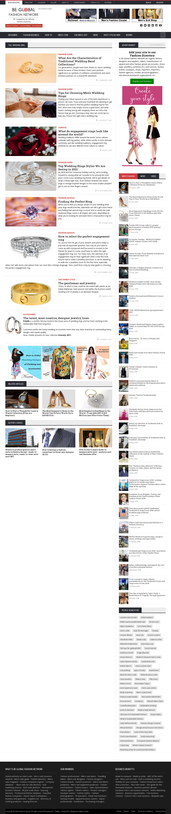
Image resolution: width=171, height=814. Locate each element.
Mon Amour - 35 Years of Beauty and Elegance (144, 339)
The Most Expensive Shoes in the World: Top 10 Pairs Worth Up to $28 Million (57, 413)
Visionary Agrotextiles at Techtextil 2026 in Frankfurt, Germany (147, 438)
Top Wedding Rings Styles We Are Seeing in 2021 (81, 167)
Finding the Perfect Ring (75, 201)
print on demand (127, 710)
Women (129, 35)
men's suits (27, 776)
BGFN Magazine (14, 2)
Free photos (125, 732)
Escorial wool (125, 701)
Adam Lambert (147, 617)
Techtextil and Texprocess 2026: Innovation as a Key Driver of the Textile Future (147, 552)
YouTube (160, 25)
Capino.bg (124, 745)
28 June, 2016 (106, 296)
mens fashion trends (128, 661)
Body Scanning (126, 692)
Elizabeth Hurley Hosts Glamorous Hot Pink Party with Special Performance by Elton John (146, 411)
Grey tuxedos (125, 679)
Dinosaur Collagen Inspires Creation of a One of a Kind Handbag (146, 268)
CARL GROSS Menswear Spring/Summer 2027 (146, 311)
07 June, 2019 (106, 223)
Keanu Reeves (126, 657)
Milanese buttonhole (128, 644)
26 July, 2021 (107, 150)
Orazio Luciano (154, 635)
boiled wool (154, 670)
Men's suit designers (76, 779)
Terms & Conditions (145, 811)
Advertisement (79, 2)
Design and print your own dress (149, 727)
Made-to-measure (123, 776)
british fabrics (125, 666)
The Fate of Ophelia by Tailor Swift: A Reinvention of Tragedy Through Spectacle (147, 594)
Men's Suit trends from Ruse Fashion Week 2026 (147, 353)
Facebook (141, 25)
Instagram (156, 25)
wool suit (139, 635)
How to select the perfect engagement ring (84, 238)
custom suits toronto (128, 617)
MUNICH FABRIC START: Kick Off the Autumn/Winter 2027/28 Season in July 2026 (145, 284)
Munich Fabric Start (155, 701)
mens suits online (149, 688)
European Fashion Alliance (148, 741)
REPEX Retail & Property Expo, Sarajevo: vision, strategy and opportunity (146, 537)
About (126, 811)
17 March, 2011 (105, 339)
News (95, 35)
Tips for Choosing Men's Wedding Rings (81, 94)
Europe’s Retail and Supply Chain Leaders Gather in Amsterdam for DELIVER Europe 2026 (147, 326)
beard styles (156, 714)
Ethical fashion (126, 727)
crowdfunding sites (128, 705)
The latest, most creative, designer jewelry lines (56, 318)
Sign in (148, 2)
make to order (156, 639)
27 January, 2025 (105, 80)
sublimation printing (148, 705)
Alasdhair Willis (126, 639)
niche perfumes (126, 741)
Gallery (53, 2)
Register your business (142, 81)
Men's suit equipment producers (85, 784)
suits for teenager (141, 630)
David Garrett (150, 648)
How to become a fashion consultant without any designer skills (58, 452)
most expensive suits (128, 688)
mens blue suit (147, 644)
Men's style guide (21, 779)
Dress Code (63, 35)
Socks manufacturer (128, 736)
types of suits (139, 670)
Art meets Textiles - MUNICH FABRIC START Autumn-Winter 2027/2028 (145, 240)
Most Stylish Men (112, 35)
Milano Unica (125, 683)
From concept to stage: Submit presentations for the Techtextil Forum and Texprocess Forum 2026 (147, 581)
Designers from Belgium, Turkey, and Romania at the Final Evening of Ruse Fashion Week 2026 (144, 496)
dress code (124, 630)
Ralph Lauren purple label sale (132, 622)
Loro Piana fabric (144, 626)
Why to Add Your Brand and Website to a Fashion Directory (146, 523)
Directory (29, 2)
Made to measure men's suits (148, 657)
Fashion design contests (150, 723)
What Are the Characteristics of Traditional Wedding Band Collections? (79, 61)
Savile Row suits (148, 661)
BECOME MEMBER (156, 45)
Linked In (152, 25)
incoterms (139, 701)
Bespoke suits (157, 796)
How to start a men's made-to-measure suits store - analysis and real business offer (95, 451)
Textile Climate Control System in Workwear (143, 368)
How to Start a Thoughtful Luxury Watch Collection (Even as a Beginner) (21, 413)
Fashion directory (38, 779)
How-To (48, 35)
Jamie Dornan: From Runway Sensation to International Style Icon (146, 254)
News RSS (65, 811)
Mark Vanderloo (126, 626)
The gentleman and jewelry (77, 283)
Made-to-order (139, 776)
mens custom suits (143, 666)
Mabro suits (140, 679)
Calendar (41, 2)
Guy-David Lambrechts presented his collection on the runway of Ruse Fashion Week (146, 454)
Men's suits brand (144, 692)
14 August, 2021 (105, 120)
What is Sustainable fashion (131, 719)
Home (119, 811)
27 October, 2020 (104, 190)
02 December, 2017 (104, 272)
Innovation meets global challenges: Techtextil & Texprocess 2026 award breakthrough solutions (144, 510)
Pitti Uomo (153, 679)
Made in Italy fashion (146, 710)
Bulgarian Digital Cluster (80, 811)
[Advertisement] (58, 479)
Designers (12, 35)
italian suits (141, 639)
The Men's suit (80, 35)
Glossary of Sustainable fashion (133, 714)
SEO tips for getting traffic (130, 648)
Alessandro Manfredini (151, 697)
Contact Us (95, 2)
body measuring (147, 736)
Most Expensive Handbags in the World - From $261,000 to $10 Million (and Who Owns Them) (94, 413)
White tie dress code (149, 674)
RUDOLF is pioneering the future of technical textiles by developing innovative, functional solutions (147, 383)
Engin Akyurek (143, 652)
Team (133, 811)
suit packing (125, 670)
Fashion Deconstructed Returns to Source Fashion (146, 297)
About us (65, 2)
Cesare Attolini (126, 635)
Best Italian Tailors (142, 683)
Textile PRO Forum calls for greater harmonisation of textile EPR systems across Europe (145, 227)
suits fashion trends (128, 723)
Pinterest (149, 25)
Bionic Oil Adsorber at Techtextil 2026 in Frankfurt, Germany (146, 424)
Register (159, 2)
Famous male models (128, 697)
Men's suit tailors (88, 776)
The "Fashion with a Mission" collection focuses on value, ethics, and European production (145, 468)
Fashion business (31, 35)
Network (108, 2)
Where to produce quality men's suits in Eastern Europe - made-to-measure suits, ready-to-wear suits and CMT (21, 453)
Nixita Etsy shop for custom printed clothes (137, 749)
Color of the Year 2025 (143, 732)
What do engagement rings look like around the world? (83, 132)
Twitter (145, 25)
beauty (155, 630)
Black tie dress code (128, 674)
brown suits (154, 622)
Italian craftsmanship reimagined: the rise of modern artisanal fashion (146, 566)
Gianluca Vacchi (126, 652)
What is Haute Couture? (142, 745)
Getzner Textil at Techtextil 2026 (142, 395)
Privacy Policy (161, 811)
